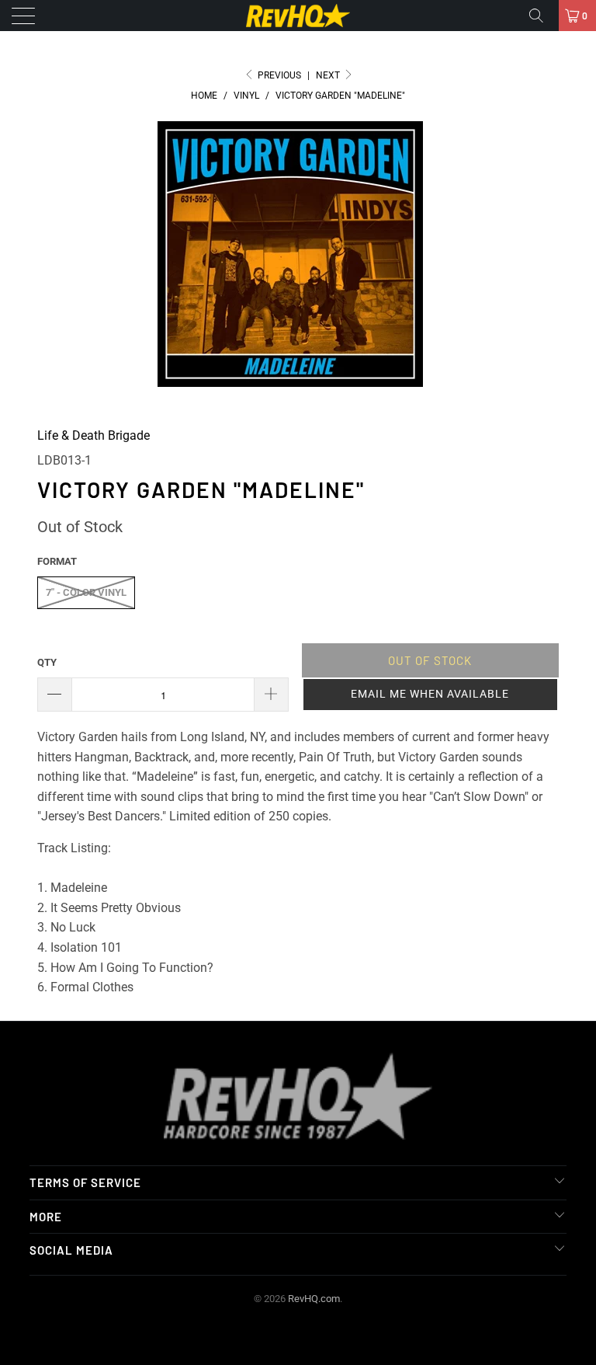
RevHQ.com (314, 1298)
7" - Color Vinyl (86, 592)
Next (329, 75)
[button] (430, 694)
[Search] (542, 16)
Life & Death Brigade (93, 435)
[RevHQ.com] (298, 15)
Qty (47, 662)
